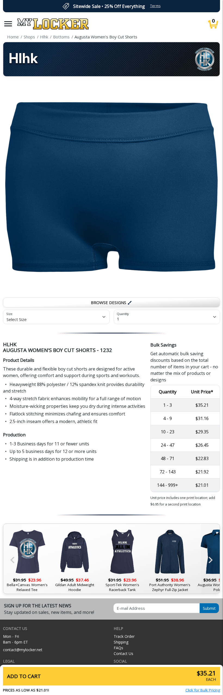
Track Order (124, 636)
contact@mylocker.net (22, 649)
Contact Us (123, 653)
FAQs (118, 647)
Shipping (121, 642)
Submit (209, 608)
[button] (8, 24)
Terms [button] (155, 6)
